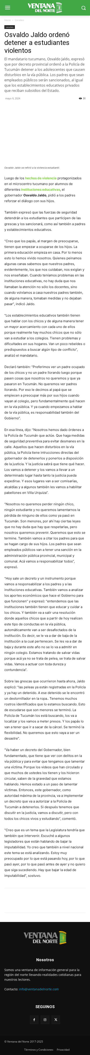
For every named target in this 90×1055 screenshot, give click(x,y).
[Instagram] (45, 1020)
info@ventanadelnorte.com (39, 989)
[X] (18, 108)
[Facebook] (8, 108)
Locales (19, 20)
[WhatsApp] (28, 108)
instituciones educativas (40, 189)
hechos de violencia (41, 178)
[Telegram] (39, 108)
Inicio (7, 20)
